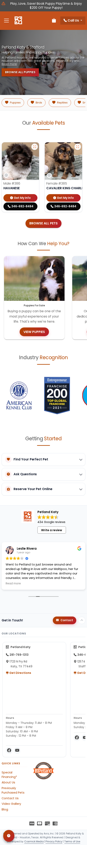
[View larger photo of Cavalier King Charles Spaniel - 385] (77, 147)
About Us (8, 782)
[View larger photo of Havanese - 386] (34, 147)
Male (11, 183)
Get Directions (20, 673)
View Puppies (34, 332)
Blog (5, 809)
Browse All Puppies (20, 72)
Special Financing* (9, 774)
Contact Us (10, 798)
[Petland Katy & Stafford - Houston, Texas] (18, 20)
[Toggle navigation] (6, 20)
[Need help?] (8, 836)
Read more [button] (13, 583)
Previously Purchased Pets (13, 790)
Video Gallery (11, 804)
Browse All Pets (43, 223)
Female (56, 183)
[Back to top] (81, 620)
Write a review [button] (51, 530)
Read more (9, 64)
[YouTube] (17, 750)
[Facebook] (9, 750)
